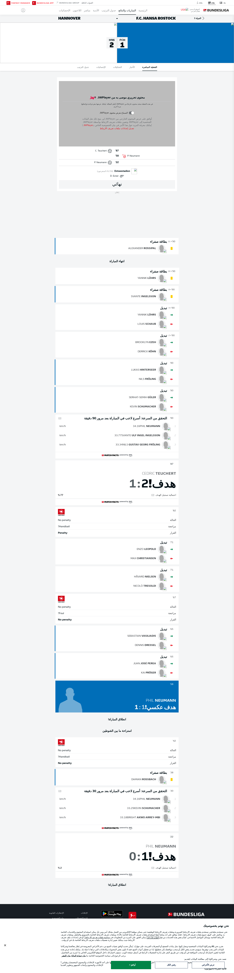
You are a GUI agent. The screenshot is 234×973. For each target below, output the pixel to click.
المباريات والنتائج (127, 10)
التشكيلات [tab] (117, 67)
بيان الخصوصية (58, 918)
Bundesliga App (45, 3)
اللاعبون (77, 10)
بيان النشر (66, 956)
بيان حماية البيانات (78, 956)
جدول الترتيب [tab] (83, 67)
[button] (22, 10)
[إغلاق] (5, 945)
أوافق (133, 965)
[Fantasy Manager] (8, 3)
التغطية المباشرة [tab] (149, 67)
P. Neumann (133, 156)
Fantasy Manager (20, 3)
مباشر (87, 10)
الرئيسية (142, 10)
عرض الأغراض (208, 965)
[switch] (131, 112)
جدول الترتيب (109, 10)
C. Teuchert (101, 151)
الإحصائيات (64, 10)
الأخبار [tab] (132, 67)
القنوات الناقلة (87, 2)
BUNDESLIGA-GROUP (69, 2)
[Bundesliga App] (34, 3)
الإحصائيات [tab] (101, 67)
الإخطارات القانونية (56, 913)
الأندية (96, 10)
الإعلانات (84, 913)
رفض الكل (171, 965)
